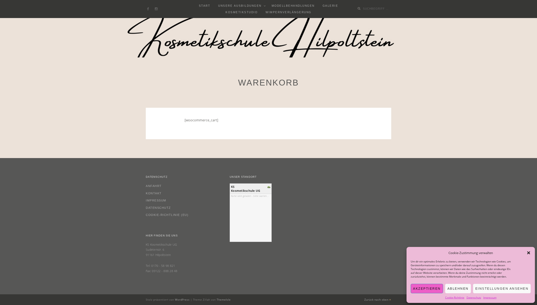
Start (204, 5)
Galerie (330, 5)
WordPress (182, 299)
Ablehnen (458, 288)
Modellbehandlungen (293, 5)
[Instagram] (156, 9)
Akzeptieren (427, 288)
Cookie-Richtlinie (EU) (167, 215)
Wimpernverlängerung (289, 12)
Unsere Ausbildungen (240, 5)
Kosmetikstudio (241, 12)
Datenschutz (474, 297)
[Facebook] (148, 9)
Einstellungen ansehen (502, 288)
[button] (529, 253)
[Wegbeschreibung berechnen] (269, 186)
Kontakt (154, 193)
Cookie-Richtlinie (454, 297)
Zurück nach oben (376, 299)
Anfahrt (154, 186)
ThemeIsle (224, 299)
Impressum (490, 297)
